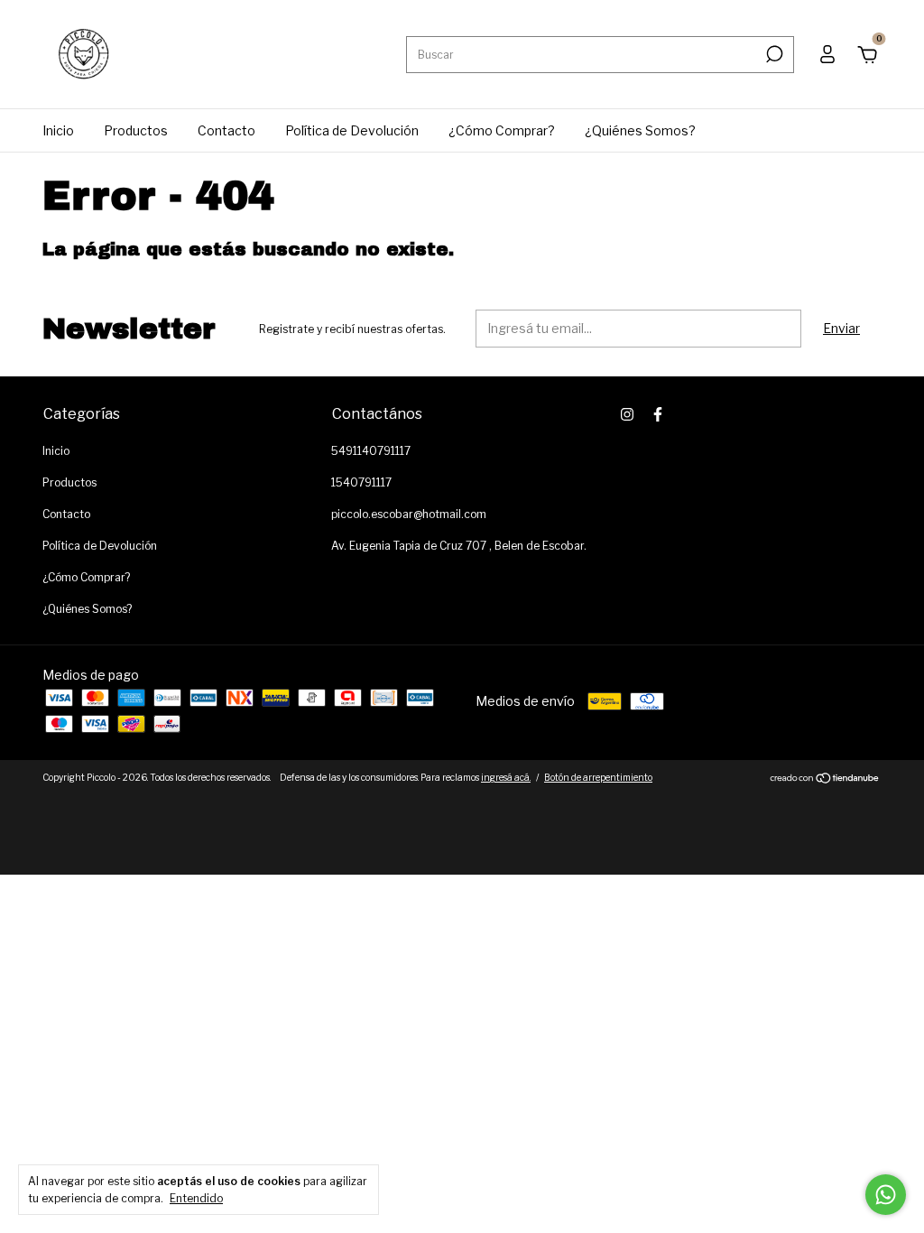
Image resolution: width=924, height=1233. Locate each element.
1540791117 (361, 482)
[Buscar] (773, 54)
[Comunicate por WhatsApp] (885, 1194)
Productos (136, 130)
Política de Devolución (352, 130)
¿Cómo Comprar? (501, 130)
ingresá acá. (506, 777)
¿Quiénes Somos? (640, 130)
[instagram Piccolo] (627, 414)
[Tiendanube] (825, 779)
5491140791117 (371, 451)
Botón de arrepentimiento (598, 777)
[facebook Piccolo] (658, 414)
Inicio (58, 130)
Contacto (226, 130)
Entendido (196, 1198)
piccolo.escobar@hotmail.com (408, 514)
